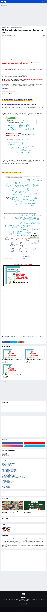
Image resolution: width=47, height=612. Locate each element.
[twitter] (34, 446)
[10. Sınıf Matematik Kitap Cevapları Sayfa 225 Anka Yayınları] (12, 369)
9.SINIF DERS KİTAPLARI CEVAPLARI (9, 469)
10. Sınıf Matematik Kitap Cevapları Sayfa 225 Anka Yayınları (11, 375)
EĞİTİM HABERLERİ (6, 487)
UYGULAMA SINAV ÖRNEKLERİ (8, 481)
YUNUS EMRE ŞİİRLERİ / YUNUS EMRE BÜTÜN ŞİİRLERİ (12, 476)
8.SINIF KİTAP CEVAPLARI (7, 468)
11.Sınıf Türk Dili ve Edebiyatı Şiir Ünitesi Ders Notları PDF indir (33, 511)
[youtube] (34, 443)
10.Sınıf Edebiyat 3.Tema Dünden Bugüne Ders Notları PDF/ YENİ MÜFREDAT (11, 511)
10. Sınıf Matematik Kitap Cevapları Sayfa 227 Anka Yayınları (11, 360)
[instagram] (12, 446)
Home (19, 609)
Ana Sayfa (4, 27)
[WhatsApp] (19, 342)
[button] (2, 2)
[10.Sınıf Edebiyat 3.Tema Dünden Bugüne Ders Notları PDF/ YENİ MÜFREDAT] (12, 505)
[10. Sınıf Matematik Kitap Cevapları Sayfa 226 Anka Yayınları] (34, 354)
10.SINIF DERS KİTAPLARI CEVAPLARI (9, 470)
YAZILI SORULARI (5, 480)
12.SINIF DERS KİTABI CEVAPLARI (8, 472)
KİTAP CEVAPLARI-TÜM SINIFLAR (8, 463)
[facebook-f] (12, 443)
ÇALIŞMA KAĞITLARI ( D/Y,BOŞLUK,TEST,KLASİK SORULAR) (13, 477)
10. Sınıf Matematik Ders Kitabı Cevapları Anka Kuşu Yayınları (32, 336)
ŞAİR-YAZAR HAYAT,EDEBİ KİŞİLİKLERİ (9, 474)
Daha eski (43, 413)
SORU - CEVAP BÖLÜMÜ (6, 483)
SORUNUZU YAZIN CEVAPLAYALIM (8, 485)
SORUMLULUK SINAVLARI (7, 482)
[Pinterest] (21, 342)
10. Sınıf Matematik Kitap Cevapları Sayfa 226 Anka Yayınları (33, 360)
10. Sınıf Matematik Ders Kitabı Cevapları (14, 27)
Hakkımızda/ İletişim (25, 609)
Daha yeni (3, 413)
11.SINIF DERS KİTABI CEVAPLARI (8, 471)
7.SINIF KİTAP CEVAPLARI (7, 466)
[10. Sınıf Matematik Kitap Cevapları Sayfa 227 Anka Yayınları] (12, 354)
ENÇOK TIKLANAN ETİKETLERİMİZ (8, 475)
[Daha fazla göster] (26, 342)
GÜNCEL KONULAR (6, 486)
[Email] (23, 342)
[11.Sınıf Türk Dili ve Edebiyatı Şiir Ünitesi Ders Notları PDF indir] (34, 505)
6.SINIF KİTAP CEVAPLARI (7, 465)
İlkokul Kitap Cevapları (6, 464)
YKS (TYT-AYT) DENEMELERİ (7, 462)
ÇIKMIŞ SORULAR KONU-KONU (8, 478)
